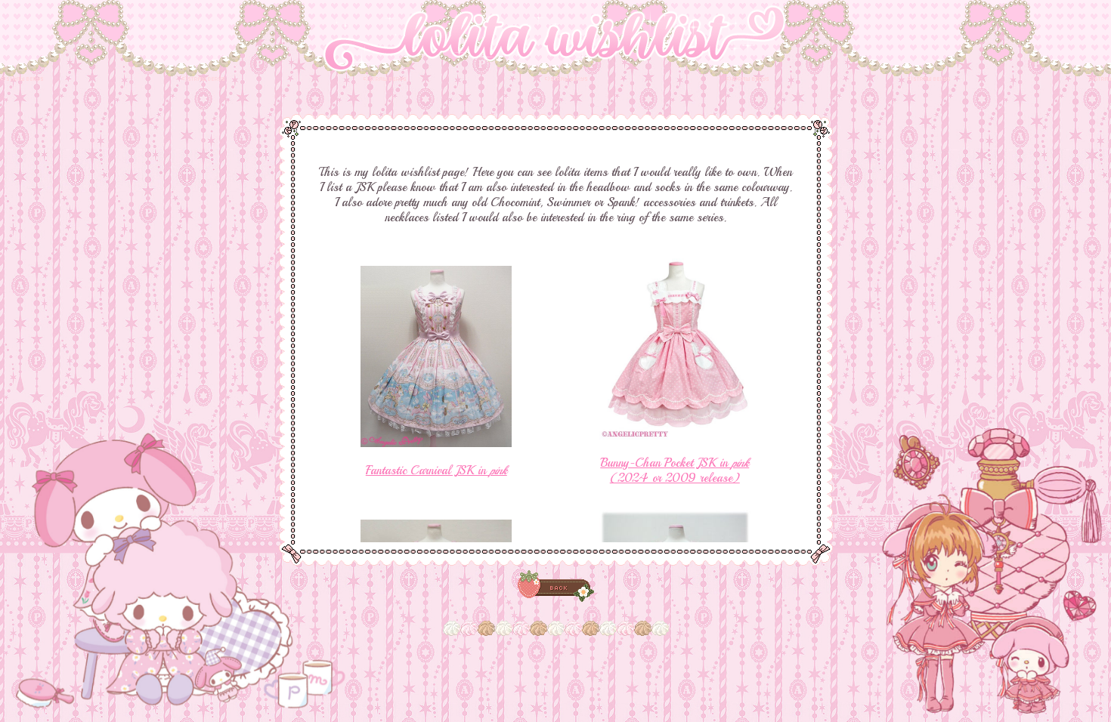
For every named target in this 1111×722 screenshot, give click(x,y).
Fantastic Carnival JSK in (436, 470)
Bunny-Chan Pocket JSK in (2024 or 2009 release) (674, 470)
